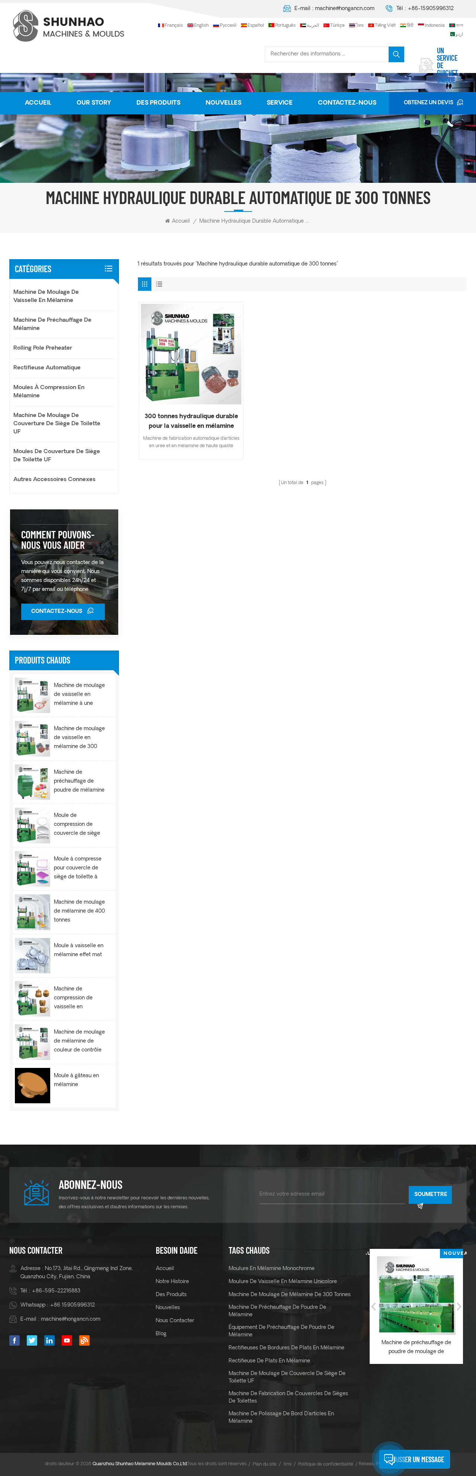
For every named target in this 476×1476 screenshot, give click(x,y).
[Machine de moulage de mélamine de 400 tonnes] (32, 912)
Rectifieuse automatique (47, 368)
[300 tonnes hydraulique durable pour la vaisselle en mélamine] (191, 354)
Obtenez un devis (428, 103)
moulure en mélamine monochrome (272, 1269)
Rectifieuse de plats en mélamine (269, 1361)
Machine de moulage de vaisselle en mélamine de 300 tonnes (79, 738)
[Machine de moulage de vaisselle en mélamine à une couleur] (32, 695)
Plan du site (265, 1464)
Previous (373, 1306)
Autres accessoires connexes (54, 480)
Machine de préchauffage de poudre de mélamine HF (79, 782)
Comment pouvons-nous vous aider (57, 539)
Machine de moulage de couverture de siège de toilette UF (56, 424)
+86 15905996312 (72, 1305)
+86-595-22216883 (56, 1291)
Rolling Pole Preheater (42, 348)
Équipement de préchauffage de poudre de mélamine (281, 1331)
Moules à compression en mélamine (48, 392)
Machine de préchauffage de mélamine (52, 324)
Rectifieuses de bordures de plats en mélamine (286, 1348)
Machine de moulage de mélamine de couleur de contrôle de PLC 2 (79, 1042)
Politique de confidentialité (325, 1464)
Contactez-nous (347, 103)
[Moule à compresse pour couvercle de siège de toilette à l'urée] (32, 869)
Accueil (38, 103)
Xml (287, 1464)
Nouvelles (223, 103)
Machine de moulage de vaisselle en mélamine (46, 296)
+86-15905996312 (431, 9)
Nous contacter (175, 1321)
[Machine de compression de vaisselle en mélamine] (32, 999)
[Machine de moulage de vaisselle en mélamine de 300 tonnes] (32, 738)
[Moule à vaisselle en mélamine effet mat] (32, 955)
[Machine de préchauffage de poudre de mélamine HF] (32, 782)
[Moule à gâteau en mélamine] (32, 1085)
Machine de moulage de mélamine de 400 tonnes (79, 911)
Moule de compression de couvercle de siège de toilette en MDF (77, 825)
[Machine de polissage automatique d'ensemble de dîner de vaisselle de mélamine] (417, 1295)
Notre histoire (172, 1282)
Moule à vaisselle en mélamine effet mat (78, 950)
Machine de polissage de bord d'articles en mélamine (281, 1417)
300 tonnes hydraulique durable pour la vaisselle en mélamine (191, 421)
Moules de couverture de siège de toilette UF (56, 456)
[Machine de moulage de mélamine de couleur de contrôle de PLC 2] (32, 1042)
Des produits (158, 103)
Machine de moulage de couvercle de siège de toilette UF (287, 1377)
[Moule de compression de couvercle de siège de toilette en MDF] (32, 825)
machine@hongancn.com (344, 9)
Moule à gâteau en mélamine (76, 1080)
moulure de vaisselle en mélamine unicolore (283, 1282)
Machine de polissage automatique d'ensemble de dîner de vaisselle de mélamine (417, 1348)
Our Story (94, 103)
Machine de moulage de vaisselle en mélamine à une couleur (79, 695)
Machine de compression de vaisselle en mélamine (73, 999)
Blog (161, 1334)
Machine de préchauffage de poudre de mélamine (277, 1311)
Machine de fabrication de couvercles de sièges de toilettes (288, 1397)
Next (459, 1306)
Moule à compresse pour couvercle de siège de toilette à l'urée (78, 869)
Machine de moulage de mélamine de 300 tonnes (290, 1295)
